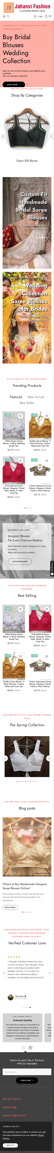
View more (41, 237)
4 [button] (25, 781)
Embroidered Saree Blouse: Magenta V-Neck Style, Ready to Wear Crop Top (14, 489)
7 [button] (33, 781)
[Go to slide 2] (25, 1007)
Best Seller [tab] (27, 402)
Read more (10, 907)
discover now (19, 561)
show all (27, 698)
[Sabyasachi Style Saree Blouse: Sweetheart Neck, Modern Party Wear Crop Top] (27, 756)
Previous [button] (3, 136)
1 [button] (23, 84)
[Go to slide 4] (30, 1007)
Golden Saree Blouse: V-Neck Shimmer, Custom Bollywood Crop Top (40, 443)
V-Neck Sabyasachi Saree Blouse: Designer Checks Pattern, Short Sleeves (40, 488)
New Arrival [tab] (35, 397)
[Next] (50, 973)
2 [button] (25, 912)
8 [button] (35, 781)
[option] (14, 457)
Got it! (10, 1145)
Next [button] (51, 136)
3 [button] (30, 84)
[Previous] (4, 973)
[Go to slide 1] (23, 1007)
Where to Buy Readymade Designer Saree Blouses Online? (25, 886)
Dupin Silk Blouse (27, 161)
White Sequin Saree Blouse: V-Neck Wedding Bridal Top (14, 443)
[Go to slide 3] (28, 1007)
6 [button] (30, 781)
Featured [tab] (16, 397)
